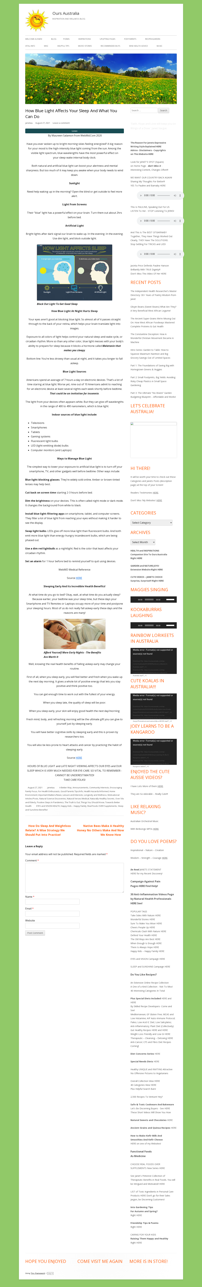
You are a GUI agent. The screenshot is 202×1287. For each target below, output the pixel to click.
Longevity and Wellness (95, 795)
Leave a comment (61, 122)
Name (29, 896)
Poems (66, 39)
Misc (46, 46)
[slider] (170, 599)
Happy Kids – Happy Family (73, 806)
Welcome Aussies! (33, 39)
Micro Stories (85, 46)
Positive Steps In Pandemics (50, 802)
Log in (50, 1273)
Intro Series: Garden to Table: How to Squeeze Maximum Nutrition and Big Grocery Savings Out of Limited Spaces (150, 353)
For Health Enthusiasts (49, 791)
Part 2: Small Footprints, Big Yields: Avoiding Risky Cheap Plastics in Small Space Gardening (153, 381)
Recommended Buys (110, 46)
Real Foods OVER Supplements (102, 806)
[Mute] (163, 599)
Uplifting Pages (107, 39)
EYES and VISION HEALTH (48, 806)
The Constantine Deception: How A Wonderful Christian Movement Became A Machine (152, 338)
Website (30, 920)
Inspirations (84, 39)
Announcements (80, 787)
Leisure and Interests (73, 795)
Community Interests (99, 787)
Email (29, 908)
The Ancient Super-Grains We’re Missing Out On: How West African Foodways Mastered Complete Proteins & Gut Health (153, 322)
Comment (32, 860)
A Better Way (65, 787)
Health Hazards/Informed (96, 791)
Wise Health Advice (138, 46)
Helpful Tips (63, 46)
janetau (29, 122)
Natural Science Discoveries (52, 798)
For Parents (130, 39)
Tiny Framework (38, 1273)
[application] (154, 599)
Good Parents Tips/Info (72, 791)
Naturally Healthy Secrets (102, 798)
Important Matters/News (50, 795)
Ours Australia (65, 13)
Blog (53, 39)
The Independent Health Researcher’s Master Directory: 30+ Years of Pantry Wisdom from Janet (154, 295)
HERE (79, 578)
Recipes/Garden (152, 39)
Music (159, 46)
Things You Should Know (92, 802)
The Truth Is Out (72, 802)
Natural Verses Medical (78, 798)
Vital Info (30, 46)
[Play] (134, 599)
